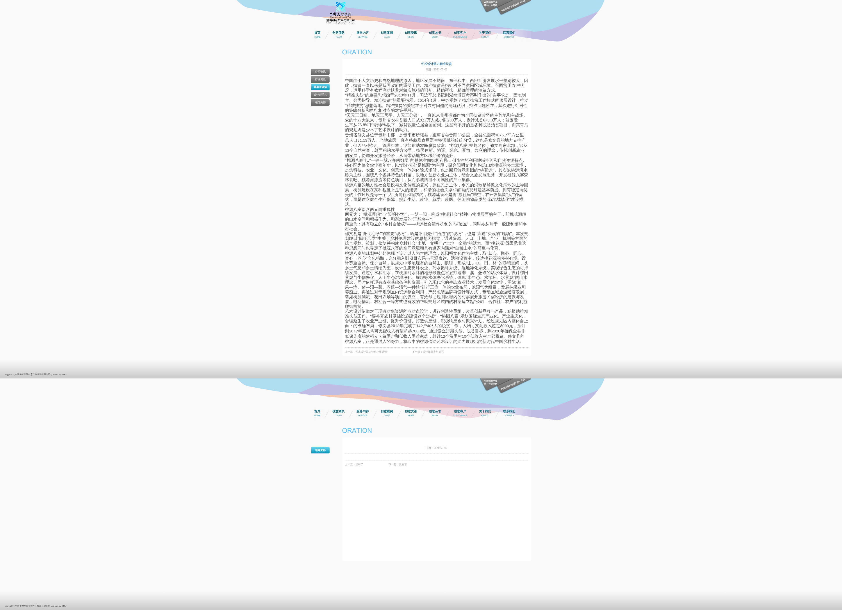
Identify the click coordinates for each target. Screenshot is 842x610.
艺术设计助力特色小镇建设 (371, 351)
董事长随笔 (320, 87)
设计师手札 (320, 94)
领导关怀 (320, 102)
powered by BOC (58, 374)
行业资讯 (320, 79)
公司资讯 (320, 71)
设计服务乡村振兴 (433, 351)
